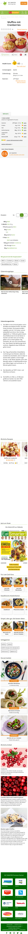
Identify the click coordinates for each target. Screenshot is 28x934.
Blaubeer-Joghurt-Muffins (7, 829)
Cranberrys (17, 243)
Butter (13, 235)
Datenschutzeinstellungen (14, 926)
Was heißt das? (21, 66)
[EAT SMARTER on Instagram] (14, 933)
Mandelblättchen (12, 248)
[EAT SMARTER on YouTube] (21, 933)
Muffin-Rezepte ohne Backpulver (10, 648)
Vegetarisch (13, 651)
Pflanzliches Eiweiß (19, 609)
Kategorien (23, 929)
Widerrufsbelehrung (14, 928)
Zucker (9, 229)
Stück (21, 218)
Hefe (8, 224)
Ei (7, 232)
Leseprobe (3, 563)
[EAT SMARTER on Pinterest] (10, 933)
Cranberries (4, 769)
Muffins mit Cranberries (10, 458)
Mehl (8, 221)
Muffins (4, 644)
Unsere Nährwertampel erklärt (15, 140)
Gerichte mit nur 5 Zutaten (14, 738)
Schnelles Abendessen (14, 683)
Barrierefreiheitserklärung (9, 929)
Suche (22, 13)
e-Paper (25, 563)
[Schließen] (1, 3)
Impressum (9, 924)
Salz (8, 237)
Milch (14, 227)
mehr (25, 123)
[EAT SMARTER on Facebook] (6, 933)
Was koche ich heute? (14, 710)
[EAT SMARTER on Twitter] (17, 933)
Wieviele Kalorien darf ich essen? (21, 81)
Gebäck (10, 644)
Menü (2, 13)
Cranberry (10, 260)
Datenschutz (17, 924)
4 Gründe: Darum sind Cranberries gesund (12, 797)
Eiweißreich (7, 609)
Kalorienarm (5, 651)
